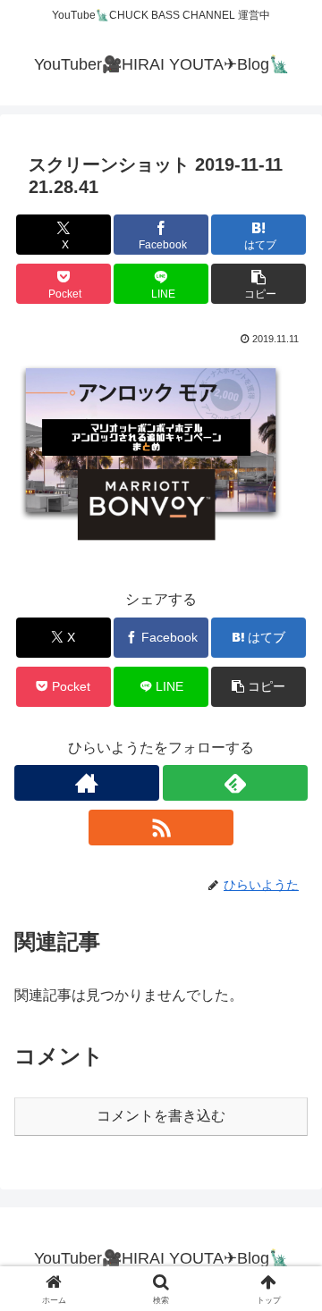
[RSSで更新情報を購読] (161, 827)
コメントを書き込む (161, 1115)
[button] (259, 284)
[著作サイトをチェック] (86, 783)
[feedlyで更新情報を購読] (235, 783)
